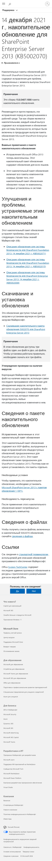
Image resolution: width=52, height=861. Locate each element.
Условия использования (12, 852)
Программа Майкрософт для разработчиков (19, 755)
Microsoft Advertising (10, 733)
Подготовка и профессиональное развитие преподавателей (25, 687)
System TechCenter (17, 566)
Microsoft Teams (9, 742)
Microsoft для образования (13, 664)
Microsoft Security (9, 714)
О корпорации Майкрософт (13, 805)
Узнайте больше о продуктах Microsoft (17, 615)
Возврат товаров (9, 647)
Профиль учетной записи (12, 633)
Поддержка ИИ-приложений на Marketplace (19, 764)
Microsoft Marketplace (11, 773)
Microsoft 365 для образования (14, 678)
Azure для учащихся (10, 696)
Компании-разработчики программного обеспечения (22, 783)
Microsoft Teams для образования (15, 674)
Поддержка (8, 10)
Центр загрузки (8, 637)
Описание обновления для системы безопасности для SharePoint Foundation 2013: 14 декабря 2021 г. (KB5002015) (27, 263)
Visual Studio (8, 787)
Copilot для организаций (12, 606)
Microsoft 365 (8, 610)
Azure (5, 719)
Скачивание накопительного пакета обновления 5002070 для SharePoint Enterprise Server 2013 (25, 329)
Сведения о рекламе (10, 856)
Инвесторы (7, 819)
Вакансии (6, 800)
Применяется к (12, 62)
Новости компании (10, 810)
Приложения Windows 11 (12, 620)
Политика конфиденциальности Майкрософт (19, 814)
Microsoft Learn (8, 760)
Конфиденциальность (31, 847)
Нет (34, 591)
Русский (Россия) (13, 827)
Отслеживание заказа (11, 651)
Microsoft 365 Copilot (11, 737)
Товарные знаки (28, 852)
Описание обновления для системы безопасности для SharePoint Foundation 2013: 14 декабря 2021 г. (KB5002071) (27, 250)
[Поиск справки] (10, 3)
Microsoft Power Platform (12, 778)
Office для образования (11, 683)
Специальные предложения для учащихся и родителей (23, 692)
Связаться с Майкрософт (12, 847)
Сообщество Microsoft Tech (13, 769)
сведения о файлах (22, 536)
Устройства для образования (13, 669)
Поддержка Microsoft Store (13, 642)
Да (17, 591)
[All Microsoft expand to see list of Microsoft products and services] (3, 3)
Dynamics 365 (8, 723)
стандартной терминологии (33, 554)
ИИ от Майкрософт (10, 710)
